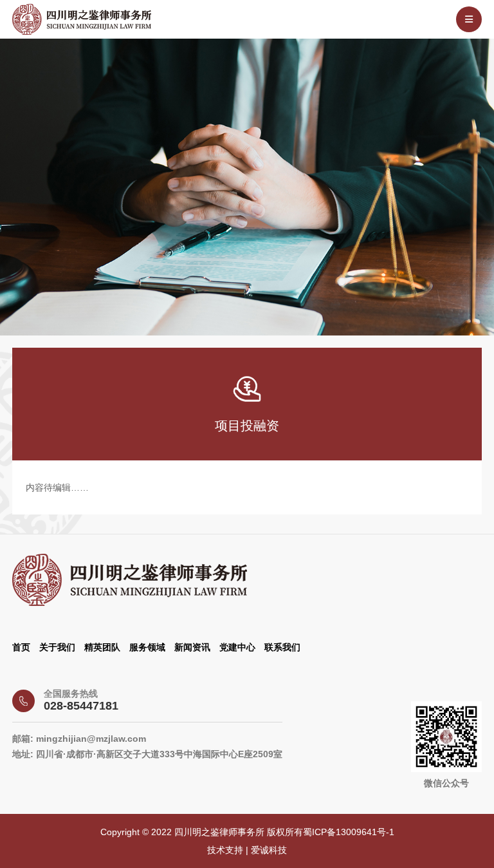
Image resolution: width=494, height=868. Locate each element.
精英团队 (102, 647)
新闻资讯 (192, 647)
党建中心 (237, 647)
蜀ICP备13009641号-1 (348, 832)
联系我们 (282, 647)
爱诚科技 (269, 850)
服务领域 (147, 647)
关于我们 (57, 647)
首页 (21, 647)
